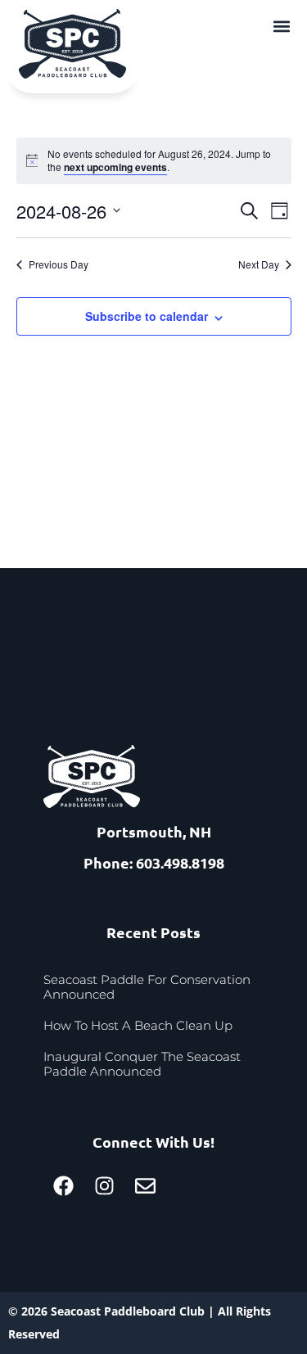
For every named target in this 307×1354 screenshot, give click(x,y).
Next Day (258, 264)
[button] (281, 25)
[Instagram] (104, 1186)
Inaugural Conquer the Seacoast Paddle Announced (142, 1064)
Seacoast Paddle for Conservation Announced (147, 987)
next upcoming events (115, 167)
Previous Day (58, 264)
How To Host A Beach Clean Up (138, 1025)
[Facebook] (63, 1186)
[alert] (153, 161)
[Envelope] (145, 1186)
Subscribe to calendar (146, 316)
